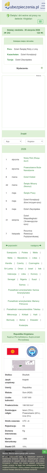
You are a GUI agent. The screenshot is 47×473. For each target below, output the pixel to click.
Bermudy (11, 319)
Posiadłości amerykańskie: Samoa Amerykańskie (23, 291)
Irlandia (8, 263)
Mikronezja (12, 314)
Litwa (34, 257)
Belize (22, 319)
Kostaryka (23, 325)
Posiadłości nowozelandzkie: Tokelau (23, 309)
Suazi (34, 279)
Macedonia (22, 257)
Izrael (30, 268)
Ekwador (34, 319)
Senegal (11, 279)
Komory (34, 273)
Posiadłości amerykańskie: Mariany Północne (23, 302)
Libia (23, 273)
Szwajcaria (12, 252)
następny (35, 245)
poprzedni (12, 245)
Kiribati (25, 314)
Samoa (22, 284)
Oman (20, 268)
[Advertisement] (23, 101)
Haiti (35, 314)
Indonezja (12, 273)
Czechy (20, 263)
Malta (35, 252)
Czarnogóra (34, 263)
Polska (25, 252)
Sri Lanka (8, 268)
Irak (39, 268)
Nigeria (23, 279)
